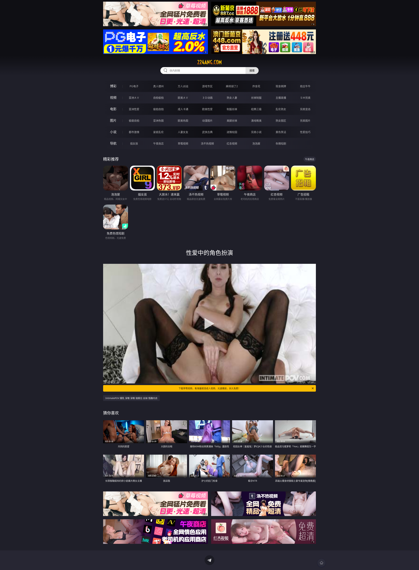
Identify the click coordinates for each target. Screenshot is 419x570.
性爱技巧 (305, 132)
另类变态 (305, 109)
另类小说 (256, 132)
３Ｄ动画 (207, 98)
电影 (113, 109)
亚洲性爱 (134, 109)
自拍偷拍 (158, 98)
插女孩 (134, 143)
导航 (113, 143)
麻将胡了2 (232, 86)
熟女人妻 (232, 98)
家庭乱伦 (158, 132)
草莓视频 (183, 143)
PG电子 (134, 86)
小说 (113, 132)
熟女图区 (281, 120)
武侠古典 (207, 132)
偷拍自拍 (158, 109)
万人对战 (183, 86)
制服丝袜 (232, 109)
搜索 (252, 70)
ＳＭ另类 (305, 98)
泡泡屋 (256, 143)
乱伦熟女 (281, 109)
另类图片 (305, 120)
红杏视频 (232, 143)
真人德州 (158, 86)
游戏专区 (207, 86)
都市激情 (134, 132)
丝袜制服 (256, 98)
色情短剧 (281, 143)
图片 (113, 120)
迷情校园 (232, 132)
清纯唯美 (256, 120)
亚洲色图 (158, 120)
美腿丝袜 (232, 120)
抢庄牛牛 (305, 86)
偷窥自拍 (134, 120)
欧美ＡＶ (183, 98)
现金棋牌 (281, 86)
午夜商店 (158, 143)
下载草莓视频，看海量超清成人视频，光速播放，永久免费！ (209, 388)
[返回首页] (321, 563)
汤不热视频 (207, 143)
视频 (113, 97)
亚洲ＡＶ (134, 98)
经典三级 (256, 109)
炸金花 (256, 86)
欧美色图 (183, 120)
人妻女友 (183, 132)
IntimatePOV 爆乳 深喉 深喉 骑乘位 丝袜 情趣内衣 (131, 398)
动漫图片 (207, 120)
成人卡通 (183, 109)
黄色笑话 (281, 132)
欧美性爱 (207, 109)
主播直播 (281, 98)
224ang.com (209, 62)
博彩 (113, 86)
